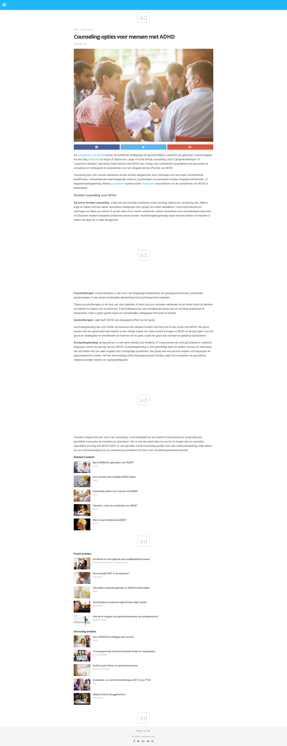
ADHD (76, 30)
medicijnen (148, 183)
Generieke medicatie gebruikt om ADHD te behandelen (121, 588)
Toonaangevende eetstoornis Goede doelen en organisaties (124, 651)
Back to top (143, 731)
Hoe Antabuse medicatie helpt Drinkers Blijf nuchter (120, 602)
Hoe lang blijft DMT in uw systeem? (111, 573)
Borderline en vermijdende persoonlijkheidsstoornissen (121, 559)
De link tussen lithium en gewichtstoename (115, 665)
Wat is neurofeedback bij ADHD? (109, 520)
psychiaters (117, 183)
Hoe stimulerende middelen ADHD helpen (114, 477)
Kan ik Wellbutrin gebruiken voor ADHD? (113, 462)
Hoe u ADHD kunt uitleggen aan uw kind (113, 637)
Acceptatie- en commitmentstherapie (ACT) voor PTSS (122, 680)
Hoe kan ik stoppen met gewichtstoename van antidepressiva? (125, 616)
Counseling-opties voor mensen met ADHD (115, 491)
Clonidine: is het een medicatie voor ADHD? (115, 505)
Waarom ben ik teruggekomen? (109, 694)
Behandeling (87, 30)
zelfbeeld (93, 159)
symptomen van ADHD (91, 155)
